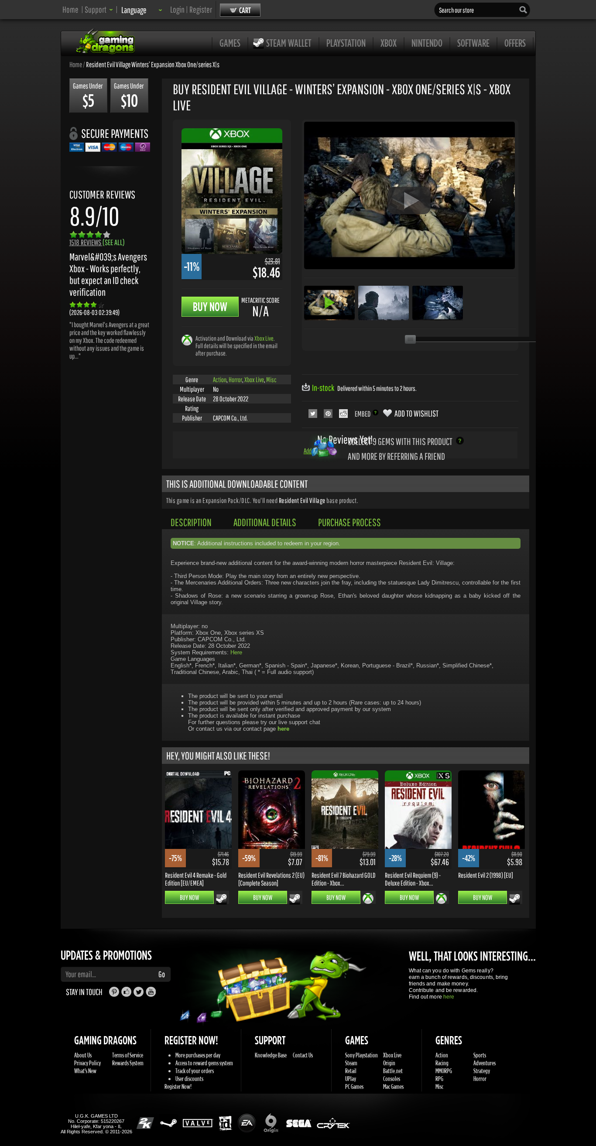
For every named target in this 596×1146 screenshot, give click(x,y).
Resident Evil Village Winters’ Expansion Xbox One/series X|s (152, 64)
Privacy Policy (87, 1063)
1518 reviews (97, 242)
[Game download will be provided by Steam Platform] (221, 899)
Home (70, 9)
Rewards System (128, 1063)
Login (177, 9)
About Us (83, 1055)
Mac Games (393, 1086)
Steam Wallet (289, 42)
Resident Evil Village (303, 500)
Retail (350, 1070)
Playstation (346, 42)
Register (200, 9)
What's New (85, 1070)
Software (473, 42)
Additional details (264, 522)
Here (236, 652)
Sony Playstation (361, 1055)
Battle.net (393, 1070)
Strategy (481, 1070)
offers (515, 42)
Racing (442, 1063)
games (229, 42)
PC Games (354, 1086)
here (448, 997)
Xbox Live (264, 338)
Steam (351, 1063)
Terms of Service (127, 1055)
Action (219, 379)
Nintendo (426, 42)
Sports (479, 1055)
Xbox (388, 42)
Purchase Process (349, 522)
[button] (99, 9)
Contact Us (303, 1055)
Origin (389, 1063)
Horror (235, 379)
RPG (439, 1078)
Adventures (484, 1063)
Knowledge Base (271, 1055)
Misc (271, 379)
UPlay (350, 1078)
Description (191, 522)
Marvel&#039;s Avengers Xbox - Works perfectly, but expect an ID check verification (108, 274)
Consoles (391, 1078)
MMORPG (443, 1070)
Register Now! (178, 1086)
